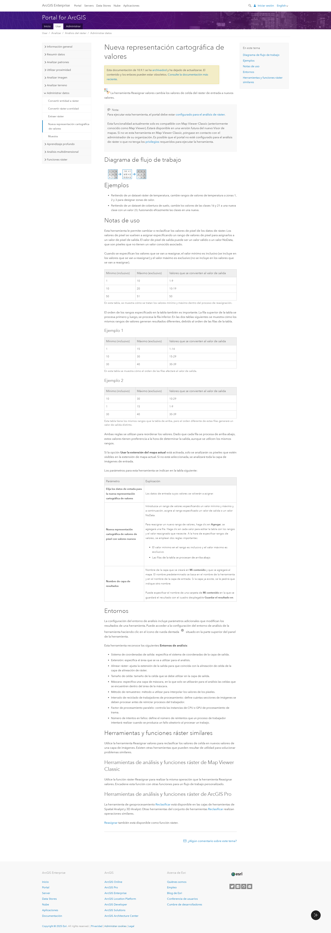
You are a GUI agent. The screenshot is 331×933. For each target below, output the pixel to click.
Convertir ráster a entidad (63, 108)
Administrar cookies (115, 926)
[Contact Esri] (249, 886)
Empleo (172, 887)
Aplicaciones (131, 5)
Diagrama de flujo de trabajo (261, 55)
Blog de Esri (174, 893)
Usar (58, 26)
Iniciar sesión (266, 5)
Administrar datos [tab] (58, 93)
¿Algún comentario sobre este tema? (212, 841)
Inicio (47, 26)
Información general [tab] (59, 46)
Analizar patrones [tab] (58, 62)
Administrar (73, 26)
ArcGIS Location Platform (120, 898)
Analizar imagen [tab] (57, 77)
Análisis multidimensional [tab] (63, 151)
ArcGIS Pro (111, 887)
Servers (89, 5)
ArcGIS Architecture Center (121, 915)
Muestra (53, 136)
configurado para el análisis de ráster (200, 114)
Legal (131, 926)
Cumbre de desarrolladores (184, 904)
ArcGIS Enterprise (56, 5)
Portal (77, 5)
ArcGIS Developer (115, 904)
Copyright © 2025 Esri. (54, 926)
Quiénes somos (176, 882)
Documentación (52, 915)
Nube (117, 5)
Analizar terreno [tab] (57, 85)
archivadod (159, 70)
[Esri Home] (237, 874)
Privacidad (96, 926)
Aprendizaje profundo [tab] (61, 144)
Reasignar (111, 822)
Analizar (56, 33)
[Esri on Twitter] (232, 886)
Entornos (248, 72)
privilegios (152, 141)
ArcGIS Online (113, 882)
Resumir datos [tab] (56, 54)
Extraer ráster (56, 116)
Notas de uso (251, 66)
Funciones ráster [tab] (57, 159)
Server (46, 893)
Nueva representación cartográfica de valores (68, 126)
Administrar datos (101, 33)
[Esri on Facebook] (237, 886)
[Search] (250, 5)
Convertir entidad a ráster (63, 100)
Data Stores (103, 5)
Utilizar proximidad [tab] (59, 70)
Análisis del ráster (75, 33)
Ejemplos (248, 60)
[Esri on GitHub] (243, 886)
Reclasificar (163, 804)
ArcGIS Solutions (114, 910)
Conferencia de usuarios (182, 898)
